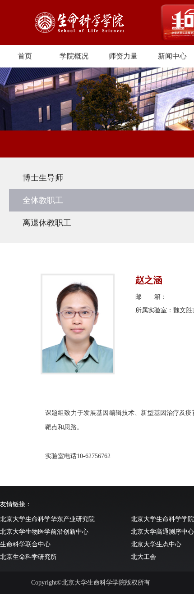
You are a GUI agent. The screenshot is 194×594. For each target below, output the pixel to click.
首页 (25, 56)
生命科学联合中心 (25, 544)
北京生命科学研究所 (28, 557)
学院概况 (74, 56)
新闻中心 (172, 56)
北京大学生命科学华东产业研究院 (47, 519)
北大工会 (143, 557)
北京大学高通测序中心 (162, 531)
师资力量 (123, 56)
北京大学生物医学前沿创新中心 (44, 531)
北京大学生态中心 (156, 544)
